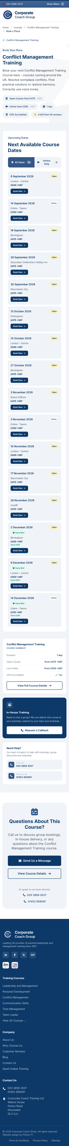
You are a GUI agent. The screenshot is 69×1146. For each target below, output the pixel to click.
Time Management (14, 1009)
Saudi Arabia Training (15, 1068)
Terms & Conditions (19, 1140)
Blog (5, 1057)
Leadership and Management (20, 985)
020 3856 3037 (14, 4)
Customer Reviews (14, 1051)
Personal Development (16, 991)
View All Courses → (14, 1020)
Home (6, 27)
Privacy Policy (40, 1140)
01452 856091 (37, 901)
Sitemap (56, 1140)
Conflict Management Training (43, 27)
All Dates (22, 162)
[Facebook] (15, 955)
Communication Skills (16, 1003)
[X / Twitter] (24, 955)
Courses (18, 27)
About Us (8, 1039)
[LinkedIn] (6, 955)
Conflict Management (15, 997)
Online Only (50, 162)
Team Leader (10, 1014)
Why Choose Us (12, 1045)
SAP (33, 955)
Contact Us (9, 1063)
